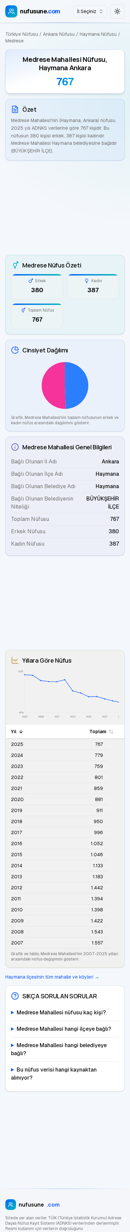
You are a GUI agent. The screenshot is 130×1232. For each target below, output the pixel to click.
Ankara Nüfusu (59, 34)
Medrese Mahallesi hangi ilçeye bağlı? (64, 1028)
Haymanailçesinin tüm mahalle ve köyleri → (52, 977)
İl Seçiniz (86, 11)
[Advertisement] (65, 207)
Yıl (13, 732)
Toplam (97, 732)
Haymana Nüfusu (98, 34)
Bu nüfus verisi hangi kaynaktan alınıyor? (54, 1073)
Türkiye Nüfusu (21, 34)
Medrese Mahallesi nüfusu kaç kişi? (61, 1012)
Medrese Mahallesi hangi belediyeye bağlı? (59, 1049)
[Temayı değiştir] (117, 11)
